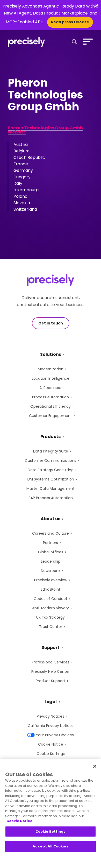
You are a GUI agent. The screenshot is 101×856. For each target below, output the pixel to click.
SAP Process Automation (50, 497)
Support (51, 647)
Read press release (70, 22)
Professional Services (50, 662)
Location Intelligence (50, 378)
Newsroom (50, 570)
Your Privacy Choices (55, 735)
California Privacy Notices (51, 725)
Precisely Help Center (50, 671)
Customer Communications (50, 460)
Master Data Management (50, 488)
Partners (50, 542)
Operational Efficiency (50, 406)
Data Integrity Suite (50, 451)
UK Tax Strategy (50, 617)
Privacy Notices (50, 716)
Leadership (50, 561)
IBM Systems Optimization (50, 479)
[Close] (94, 766)
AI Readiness (50, 387)
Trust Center (50, 626)
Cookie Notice (50, 744)
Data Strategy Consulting (51, 469)
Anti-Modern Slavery (50, 608)
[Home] (26, 42)
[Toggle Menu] (87, 41)
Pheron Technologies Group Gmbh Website (45, 130)
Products (50, 437)
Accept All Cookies (50, 846)
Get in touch (50, 323)
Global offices (50, 552)
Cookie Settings (51, 753)
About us (50, 519)
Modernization (50, 369)
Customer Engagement (50, 415)
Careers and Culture (50, 533)
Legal (51, 702)
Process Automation (50, 397)
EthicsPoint (50, 589)
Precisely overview (50, 580)
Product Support (50, 680)
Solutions (50, 354)
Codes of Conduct (50, 598)
